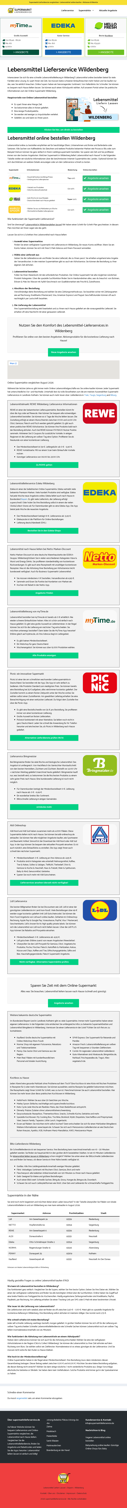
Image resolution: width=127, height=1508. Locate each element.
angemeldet (22, 1398)
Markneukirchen (54, 1445)
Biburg (113, 395)
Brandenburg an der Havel (58, 1450)
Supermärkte (85, 10)
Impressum (70, 1493)
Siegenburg (101, 395)
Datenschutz (82, 1493)
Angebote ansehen (98, 178)
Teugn (92, 395)
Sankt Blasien (53, 1441)
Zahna (49, 1427)
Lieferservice (67, 10)
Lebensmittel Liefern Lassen (54, 1487)
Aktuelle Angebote (108, 10)
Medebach (51, 1431)
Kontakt (43, 1493)
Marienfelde (52, 1436)
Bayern (24, 499)
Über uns (51, 1493)
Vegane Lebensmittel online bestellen (98, 1439)
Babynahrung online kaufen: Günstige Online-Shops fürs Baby (102, 1447)
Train (86, 395)
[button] (63, 130)
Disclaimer (61, 1493)
